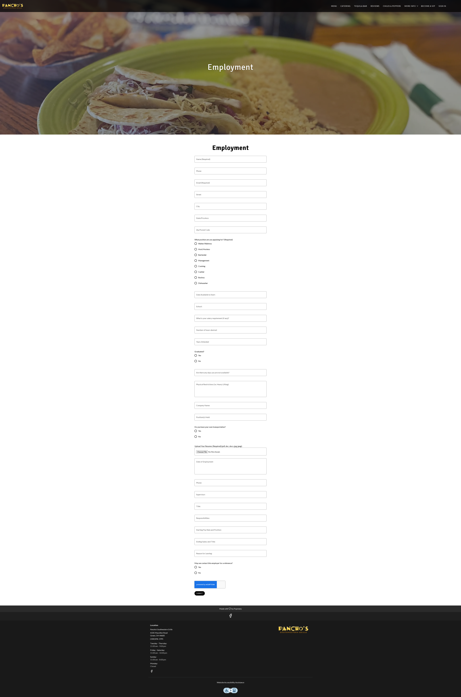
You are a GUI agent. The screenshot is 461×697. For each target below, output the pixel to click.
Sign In (442, 6)
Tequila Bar (360, 6)
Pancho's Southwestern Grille (293, 629)
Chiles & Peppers (392, 6)
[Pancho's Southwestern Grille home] (13, 6)
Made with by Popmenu (122, 608)
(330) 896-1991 (156, 639)
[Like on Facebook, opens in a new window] (230, 616)
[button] (411, 6)
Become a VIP (428, 6)
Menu (334, 6)
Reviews (375, 6)
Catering (345, 6)
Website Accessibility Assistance (230, 682)
